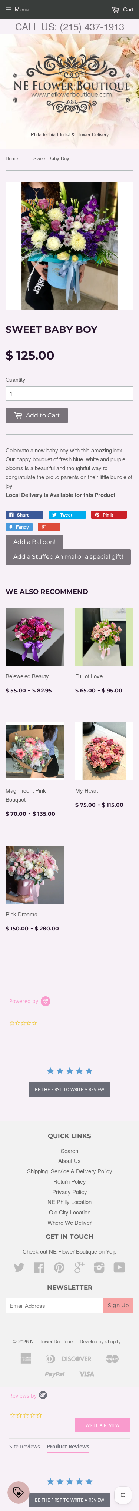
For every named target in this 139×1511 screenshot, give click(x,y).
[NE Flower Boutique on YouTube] (119, 1269)
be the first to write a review (69, 1089)
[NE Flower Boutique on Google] (79, 1269)
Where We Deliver (69, 1222)
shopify (113, 1341)
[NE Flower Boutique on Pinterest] (59, 1269)
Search (69, 1150)
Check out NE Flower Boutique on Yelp (69, 1251)
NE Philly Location (69, 1202)
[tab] (24, 1447)
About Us (69, 1160)
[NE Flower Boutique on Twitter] (19, 1269)
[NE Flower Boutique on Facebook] (39, 1269)
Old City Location (69, 1212)
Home (12, 158)
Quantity (15, 379)
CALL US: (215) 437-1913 (69, 26)
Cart (127, 9)
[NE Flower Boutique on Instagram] (99, 1269)
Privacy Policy (69, 1192)
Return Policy (69, 1181)
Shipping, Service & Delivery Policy (69, 1171)
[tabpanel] (69, 1493)
